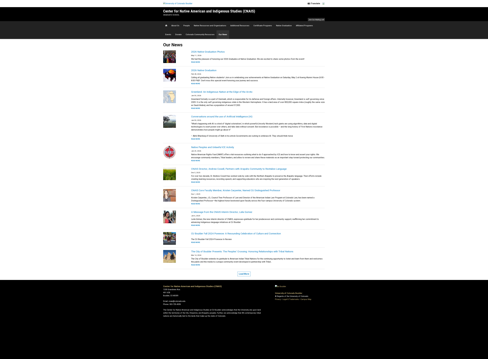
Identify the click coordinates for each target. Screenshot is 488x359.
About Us (175, 26)
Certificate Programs (262, 26)
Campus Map (306, 299)
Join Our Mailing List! (316, 20)
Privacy (278, 299)
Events (168, 34)
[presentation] (174, 56)
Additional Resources (239, 26)
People (186, 26)
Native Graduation (284, 26)
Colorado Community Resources (200, 34)
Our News (223, 34)
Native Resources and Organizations (210, 26)
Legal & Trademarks (291, 299)
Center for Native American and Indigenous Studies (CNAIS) (209, 11)
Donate (178, 34)
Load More (244, 274)
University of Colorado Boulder (288, 293)
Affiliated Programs (304, 26)
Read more (195, 62)
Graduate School (171, 15)
